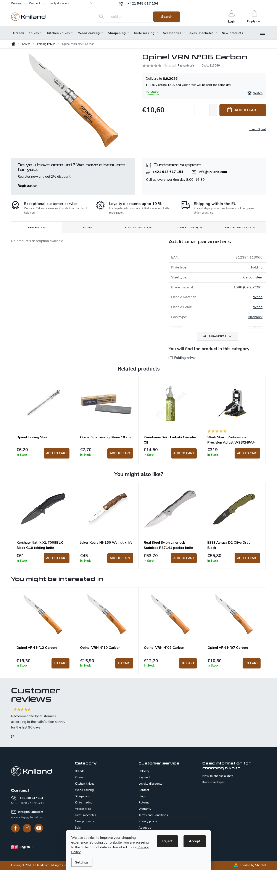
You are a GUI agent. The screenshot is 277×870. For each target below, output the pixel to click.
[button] (42, 663)
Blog (141, 796)
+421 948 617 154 (168, 171)
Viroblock (255, 317)
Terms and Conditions (153, 815)
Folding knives (185, 357)
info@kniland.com (212, 171)
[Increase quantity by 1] (213, 107)
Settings (82, 862)
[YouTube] (38, 828)
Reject (167, 841)
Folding (257, 267)
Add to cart (246, 110)
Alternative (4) (187, 227)
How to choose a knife (217, 776)
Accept (194, 841)
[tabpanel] (43, 420)
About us (144, 828)
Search (166, 16)
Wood (258, 297)
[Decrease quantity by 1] (213, 113)
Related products (238, 227)
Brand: (257, 129)
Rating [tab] (87, 227)
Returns (143, 802)
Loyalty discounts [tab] (138, 227)
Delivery (16, 3)
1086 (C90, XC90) (248, 287)
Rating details (186, 65)
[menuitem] (18, 33)
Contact (143, 790)
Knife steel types (213, 782)
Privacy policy (147, 821)
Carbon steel (253, 277)
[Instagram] (27, 828)
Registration (27, 185)
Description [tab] (36, 227)
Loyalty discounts (58, 3)
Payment (34, 3)
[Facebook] (15, 828)
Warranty (144, 809)
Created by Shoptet (253, 865)
